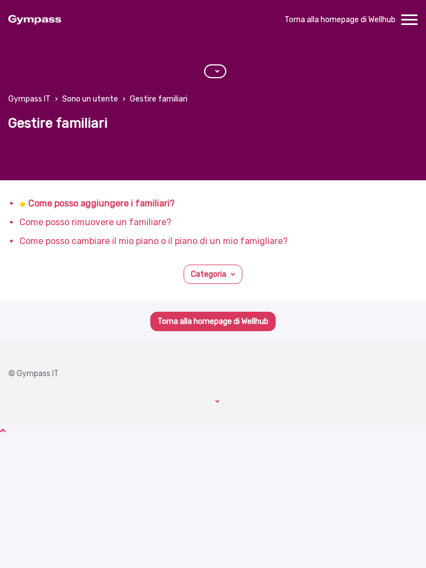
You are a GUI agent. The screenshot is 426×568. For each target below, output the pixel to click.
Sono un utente (90, 99)
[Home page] (34, 20)
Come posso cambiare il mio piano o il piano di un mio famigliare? (153, 241)
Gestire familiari (158, 99)
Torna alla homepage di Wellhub (340, 19)
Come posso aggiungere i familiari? (101, 203)
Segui (26, 153)
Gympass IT (29, 99)
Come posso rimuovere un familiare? (95, 222)
